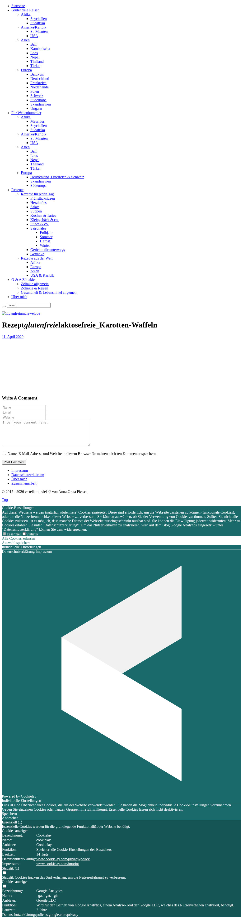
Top (5, 500)
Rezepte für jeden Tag (37, 194)
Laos (34, 53)
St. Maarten (39, 31)
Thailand (37, 61)
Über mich (19, 297)
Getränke (37, 254)
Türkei (35, 66)
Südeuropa (38, 100)
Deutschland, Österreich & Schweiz (57, 177)
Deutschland (39, 79)
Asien (25, 40)
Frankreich (38, 83)
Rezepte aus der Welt (36, 258)
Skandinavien (40, 104)
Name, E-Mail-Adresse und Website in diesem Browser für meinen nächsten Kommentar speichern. (82, 454)
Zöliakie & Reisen (34, 288)
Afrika (26, 14)
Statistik (32, 534)
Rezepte (17, 190)
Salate (34, 207)
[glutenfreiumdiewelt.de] (21, 313)
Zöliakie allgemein (35, 284)
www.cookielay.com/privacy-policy (63, 859)
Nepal (34, 57)
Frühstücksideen (42, 198)
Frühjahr (46, 233)
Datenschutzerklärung (27, 475)
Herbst (45, 241)
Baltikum (37, 74)
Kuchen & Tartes (43, 215)
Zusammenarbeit (23, 483)
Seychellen (38, 19)
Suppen (36, 211)
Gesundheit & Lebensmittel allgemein (49, 292)
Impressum (19, 470)
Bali (33, 44)
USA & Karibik (42, 275)
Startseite (18, 6)
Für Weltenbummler (26, 113)
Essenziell (14, 534)
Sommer (46, 237)
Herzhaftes (38, 203)
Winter (45, 245)
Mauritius (37, 121)
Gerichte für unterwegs (47, 250)
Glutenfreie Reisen (25, 10)
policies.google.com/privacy (57, 915)
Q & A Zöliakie (23, 280)
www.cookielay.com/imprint (57, 864)
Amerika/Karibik (33, 27)
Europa (26, 70)
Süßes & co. (39, 224)
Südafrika (37, 23)
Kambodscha (40, 49)
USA (34, 36)
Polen (34, 91)
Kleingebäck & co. (44, 220)
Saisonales (38, 228)
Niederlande (39, 87)
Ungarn (36, 108)
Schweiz (36, 96)
